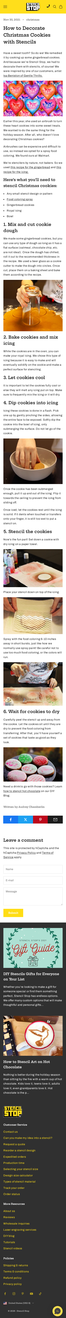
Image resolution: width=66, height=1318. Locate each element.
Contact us (10, 1131)
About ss (9, 1211)
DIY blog (8, 1235)
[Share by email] (55, 819)
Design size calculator (18, 1175)
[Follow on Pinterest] (22, 1293)
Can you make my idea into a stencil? (27, 1137)
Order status (11, 1194)
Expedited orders (14, 1156)
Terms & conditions (16, 1271)
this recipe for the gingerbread (30, 167)
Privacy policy (12, 1284)
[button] (57, 1311)
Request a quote (14, 1144)
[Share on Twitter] (25, 819)
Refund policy (12, 1277)
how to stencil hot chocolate (21, 791)
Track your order (14, 1187)
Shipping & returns (15, 1265)
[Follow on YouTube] (31, 1293)
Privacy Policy (26, 852)
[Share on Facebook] (10, 819)
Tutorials (9, 1242)
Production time (14, 1162)
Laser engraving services (19, 1229)
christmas (32, 19)
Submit (13, 912)
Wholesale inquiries (16, 1223)
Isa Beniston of (13, 75)
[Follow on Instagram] (14, 1293)
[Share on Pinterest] (40, 819)
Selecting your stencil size (20, 1169)
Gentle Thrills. (33, 75)
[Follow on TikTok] (40, 1293)
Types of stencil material (19, 1181)
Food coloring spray (20, 199)
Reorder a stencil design (19, 1150)
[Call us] (48, 6)
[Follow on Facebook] (5, 1293)
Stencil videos (12, 1248)
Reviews (9, 1217)
